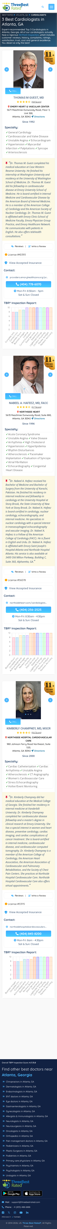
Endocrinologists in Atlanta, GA (21, 1091)
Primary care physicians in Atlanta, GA (25, 1160)
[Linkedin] (27, 1213)
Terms (17, 1217)
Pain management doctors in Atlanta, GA (26, 1140)
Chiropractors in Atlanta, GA (19, 1081)
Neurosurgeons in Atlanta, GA (20, 1126)
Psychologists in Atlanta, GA (19, 1170)
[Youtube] (21, 1213)
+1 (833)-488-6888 (22, 1207)
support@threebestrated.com (26, 1202)
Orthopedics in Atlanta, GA (19, 1136)
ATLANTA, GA (22, 15)
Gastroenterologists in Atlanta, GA (23, 1106)
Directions (39, 116)
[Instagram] (15, 1213)
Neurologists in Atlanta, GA (19, 1121)
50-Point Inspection (29, 34)
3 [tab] (29, 83)
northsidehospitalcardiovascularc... (28, 926)
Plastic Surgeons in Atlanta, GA (21, 1150)
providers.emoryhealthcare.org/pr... (29, 277)
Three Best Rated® (31, 1223)
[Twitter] (9, 1213)
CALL (14, 91)
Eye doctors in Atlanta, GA (18, 1101)
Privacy (6, 1217)
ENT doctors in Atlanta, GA (19, 1096)
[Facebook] (3, 1213)
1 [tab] (24, 83)
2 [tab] (26, 83)
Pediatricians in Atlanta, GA (19, 1145)
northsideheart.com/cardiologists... (28, 602)
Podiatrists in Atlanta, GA (18, 1155)
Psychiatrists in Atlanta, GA (19, 1165)
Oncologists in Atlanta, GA (18, 1131)
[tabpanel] (28, 70)
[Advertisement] (28, 1030)
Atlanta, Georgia (17, 1074)
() (36, 102)
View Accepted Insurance (22, 263)
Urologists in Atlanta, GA (18, 1175)
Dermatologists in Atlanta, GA (20, 1086)
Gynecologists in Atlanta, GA (20, 1111)
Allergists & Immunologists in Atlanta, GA (26, 1116)
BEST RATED (7, 15)
